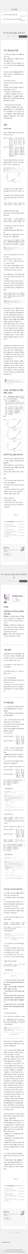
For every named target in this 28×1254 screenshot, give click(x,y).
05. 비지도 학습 (8, 524)
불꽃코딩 (6, 547)
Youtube (19, 1251)
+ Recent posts (5, 1242)
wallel (21, 1249)
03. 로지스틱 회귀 (8, 529)
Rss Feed (5, 1251)
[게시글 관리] (10, 515)
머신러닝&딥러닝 (10, 521)
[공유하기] (8, 515)
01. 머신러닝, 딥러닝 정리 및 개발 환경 (12, 19)
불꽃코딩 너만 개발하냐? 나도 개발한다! (11, 550)
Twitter (10, 1251)
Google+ (23, 1251)
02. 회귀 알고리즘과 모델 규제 (10, 14)
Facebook (14, 1251)
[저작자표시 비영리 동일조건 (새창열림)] (21, 515)
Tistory (12, 1249)
